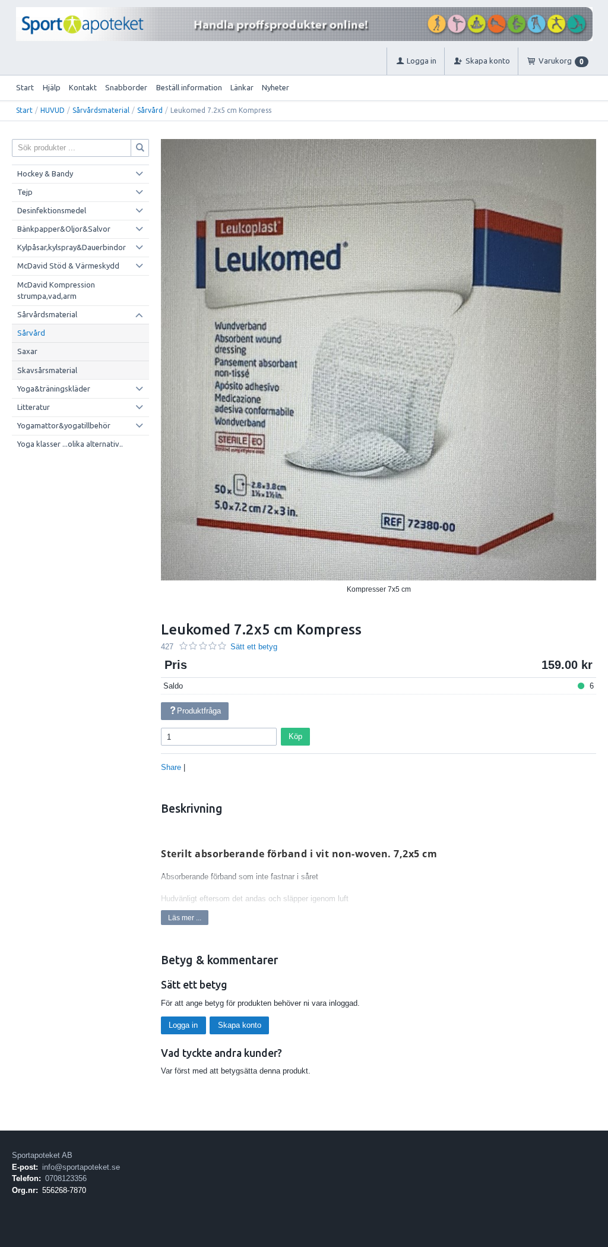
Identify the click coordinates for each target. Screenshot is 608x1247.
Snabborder (126, 87)
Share (171, 767)
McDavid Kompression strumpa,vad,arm (56, 290)
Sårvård (150, 110)
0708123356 (66, 1178)
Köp (295, 736)
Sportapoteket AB (42, 1155)
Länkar (242, 87)
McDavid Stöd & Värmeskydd (68, 265)
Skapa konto (239, 1025)
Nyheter (275, 87)
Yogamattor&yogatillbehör (63, 425)
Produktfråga (199, 710)
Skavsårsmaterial (47, 370)
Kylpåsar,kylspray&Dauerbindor (71, 247)
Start (25, 87)
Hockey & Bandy (45, 173)
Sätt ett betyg (253, 646)
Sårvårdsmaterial (100, 110)
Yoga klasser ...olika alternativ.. (70, 444)
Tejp (25, 192)
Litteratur (33, 407)
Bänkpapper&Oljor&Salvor (63, 229)
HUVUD (52, 110)
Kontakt (83, 87)
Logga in (183, 1025)
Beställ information (189, 87)
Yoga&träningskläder (53, 388)
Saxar (27, 351)
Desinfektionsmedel (51, 210)
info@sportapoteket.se (81, 1167)
